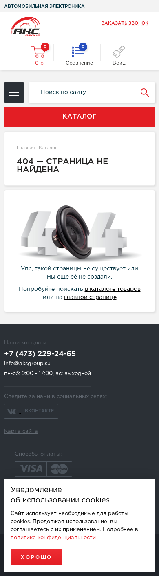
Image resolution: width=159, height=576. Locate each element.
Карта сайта (21, 431)
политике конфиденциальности (53, 538)
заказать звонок (125, 23)
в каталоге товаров (113, 289)
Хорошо (36, 557)
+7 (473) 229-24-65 (40, 354)
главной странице (90, 297)
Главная (26, 148)
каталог (79, 117)
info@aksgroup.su (27, 364)
